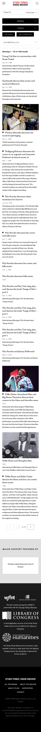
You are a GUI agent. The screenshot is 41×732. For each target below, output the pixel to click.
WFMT (30, 605)
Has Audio (8, 34)
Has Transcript (25, 34)
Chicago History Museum (28, 607)
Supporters (27, 688)
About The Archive (28, 684)
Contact (20, 692)
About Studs (13, 688)
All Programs (11, 684)
